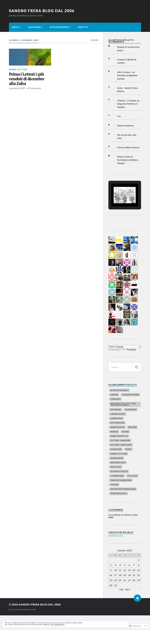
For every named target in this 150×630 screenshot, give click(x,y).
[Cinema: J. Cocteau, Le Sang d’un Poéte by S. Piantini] (111, 99)
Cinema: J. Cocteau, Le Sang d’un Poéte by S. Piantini (128, 103)
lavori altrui (117, 414)
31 (115, 585)
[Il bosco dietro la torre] (111, 146)
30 (110, 585)
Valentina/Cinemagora (123, 489)
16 (110, 575)
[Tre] (111, 115)
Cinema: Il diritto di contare (126, 61)
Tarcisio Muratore (120, 480)
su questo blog (119, 471)
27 (129, 580)
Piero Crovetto (119, 436)
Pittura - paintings (121, 445)
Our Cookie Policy (57, 624)
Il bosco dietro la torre (128, 147)
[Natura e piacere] (111, 124)
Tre (119, 116)
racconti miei (118, 462)
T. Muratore (117, 476)
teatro (114, 485)
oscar (125, 432)
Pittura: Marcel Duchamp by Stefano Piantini (127, 160)
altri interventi (59, 27)
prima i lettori (18, 69)
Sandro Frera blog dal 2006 (41, 10)
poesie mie (116, 449)
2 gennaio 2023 (17, 88)
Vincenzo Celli (118, 493)
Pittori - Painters (120, 440)
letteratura (117, 423)
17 (115, 575)
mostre (132, 427)
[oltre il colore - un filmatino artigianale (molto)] (111, 71)
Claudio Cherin (130, 395)
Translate (131, 349)
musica (114, 432)
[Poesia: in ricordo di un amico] (111, 46)
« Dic (121, 589)
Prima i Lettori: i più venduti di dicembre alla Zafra (26, 79)
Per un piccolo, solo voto (126, 136)
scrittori (115, 467)
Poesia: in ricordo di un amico (128, 48)
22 (138, 575)
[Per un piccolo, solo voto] (111, 133)
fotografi (131, 409)
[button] (118, 199)
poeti (129, 449)
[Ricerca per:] (124, 367)
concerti (115, 399)
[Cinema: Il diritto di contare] (111, 58)
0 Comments (34, 88)
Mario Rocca (117, 427)
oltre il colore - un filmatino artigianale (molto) (127, 75)
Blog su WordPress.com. (22, 610)
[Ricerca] (136, 367)
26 (124, 580)
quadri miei (116, 458)
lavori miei (34, 27)
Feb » (128, 589)
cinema (114, 395)
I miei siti (83, 27)
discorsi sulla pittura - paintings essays (123, 404)
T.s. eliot (133, 476)
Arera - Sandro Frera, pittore (127, 89)
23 (110, 580)
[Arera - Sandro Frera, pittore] (111, 87)
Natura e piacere (125, 125)
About (16, 27)
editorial (115, 409)
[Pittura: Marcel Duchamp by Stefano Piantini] (111, 155)
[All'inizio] (137, 598)
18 (120, 575)
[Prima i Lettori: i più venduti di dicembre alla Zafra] (30, 57)
